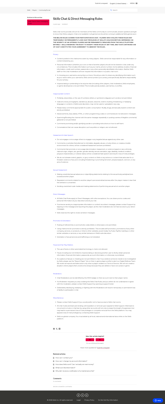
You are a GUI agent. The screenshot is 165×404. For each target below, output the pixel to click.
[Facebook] (54, 329)
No (100, 339)
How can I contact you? (64, 358)
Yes (90, 339)
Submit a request (101, 3)
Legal (79, 400)
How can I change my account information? (71, 361)
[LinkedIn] (59, 329)
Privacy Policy (89, 400)
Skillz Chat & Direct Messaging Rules (38, 22)
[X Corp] (57, 329)
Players (34, 10)
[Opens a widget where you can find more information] (158, 400)
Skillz (28, 10)
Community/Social (44, 10)
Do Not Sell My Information (108, 400)
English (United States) (118, 3)
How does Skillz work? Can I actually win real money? (74, 364)
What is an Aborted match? (65, 368)
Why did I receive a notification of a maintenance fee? (74, 371)
